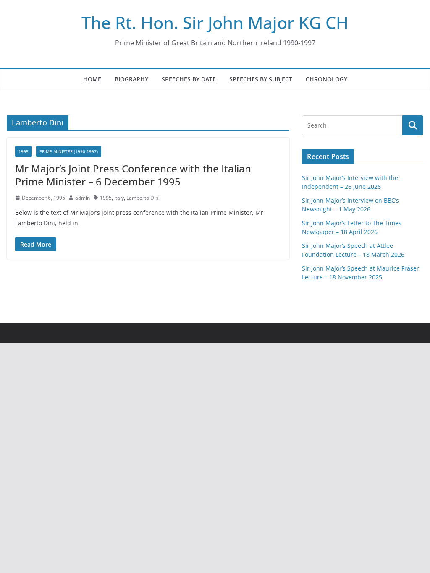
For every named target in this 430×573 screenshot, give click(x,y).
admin (82, 197)
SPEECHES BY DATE (189, 79)
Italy (119, 197)
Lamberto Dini (143, 197)
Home (92, 79)
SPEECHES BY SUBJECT (260, 79)
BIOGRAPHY (131, 79)
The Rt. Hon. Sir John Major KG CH (215, 22)
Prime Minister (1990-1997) (68, 151)
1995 (23, 151)
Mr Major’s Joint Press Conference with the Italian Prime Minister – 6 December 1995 (133, 174)
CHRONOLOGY (326, 79)
